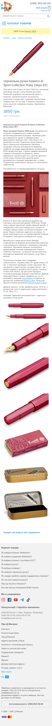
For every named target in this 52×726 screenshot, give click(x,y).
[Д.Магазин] (6, 7)
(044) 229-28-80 (15, 690)
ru (2, 677)
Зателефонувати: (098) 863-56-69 (26, 704)
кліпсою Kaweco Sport (37, 283)
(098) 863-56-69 (40, 3)
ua (7, 677)
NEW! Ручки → (26, 31)
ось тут (37, 276)
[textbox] (24, 16)
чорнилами (27, 278)
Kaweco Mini (29, 280)
